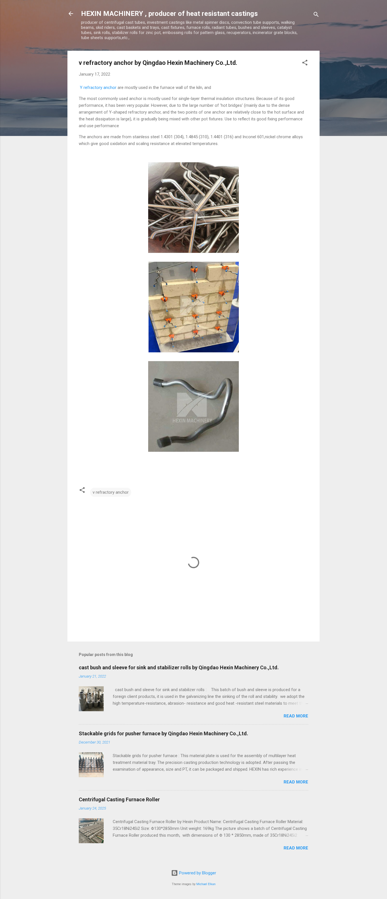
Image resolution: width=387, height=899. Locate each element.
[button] (304, 63)
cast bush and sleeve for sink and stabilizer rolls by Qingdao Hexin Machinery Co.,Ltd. (179, 667)
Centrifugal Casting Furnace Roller (119, 799)
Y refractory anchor (97, 87)
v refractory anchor (111, 492)
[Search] (316, 15)
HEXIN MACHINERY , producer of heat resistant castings (169, 14)
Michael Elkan (206, 884)
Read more (296, 716)
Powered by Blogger (197, 872)
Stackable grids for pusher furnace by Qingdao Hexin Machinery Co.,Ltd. (163, 733)
